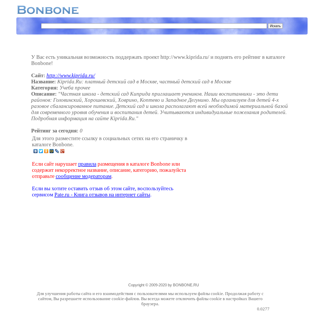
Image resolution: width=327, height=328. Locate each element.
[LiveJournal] (57, 151)
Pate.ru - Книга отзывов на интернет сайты (102, 194)
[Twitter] (41, 151)
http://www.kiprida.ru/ (70, 75)
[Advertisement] (229, 166)
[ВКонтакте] (35, 151)
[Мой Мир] (51, 151)
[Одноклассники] (46, 151)
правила (87, 164)
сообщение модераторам (83, 176)
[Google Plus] (62, 151)
